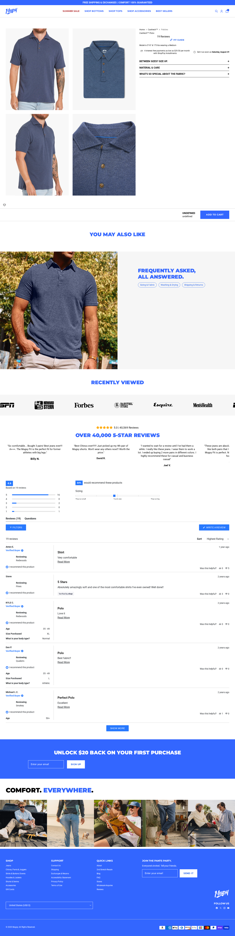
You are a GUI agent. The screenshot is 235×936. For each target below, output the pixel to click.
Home (142, 29)
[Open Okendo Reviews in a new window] (216, 518)
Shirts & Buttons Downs (15, 873)
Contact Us (56, 865)
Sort (199, 538)
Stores (99, 881)
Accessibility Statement (61, 877)
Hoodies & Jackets (13, 877)
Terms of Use (56, 885)
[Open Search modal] (216, 11)
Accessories (11, 885)
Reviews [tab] (13, 519)
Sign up (76, 764)
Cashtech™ (153, 29)
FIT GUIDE (178, 40)
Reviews (100, 889)
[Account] (221, 11)
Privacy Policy (57, 881)
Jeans (8, 865)
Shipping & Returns (193, 285)
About (99, 865)
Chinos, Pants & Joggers (16, 869)
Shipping (55, 869)
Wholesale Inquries (105, 885)
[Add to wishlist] (4, 205)
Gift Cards (10, 889)
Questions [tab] (30, 519)
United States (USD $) (19, 905)
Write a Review (217, 528)
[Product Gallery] (71, 112)
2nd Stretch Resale (104, 869)
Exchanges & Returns (60, 873)
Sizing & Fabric (147, 285)
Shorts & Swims (12, 881)
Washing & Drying (169, 285)
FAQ (98, 877)
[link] (217, 908)
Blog (99, 873)
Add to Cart (214, 214)
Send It (188, 873)
